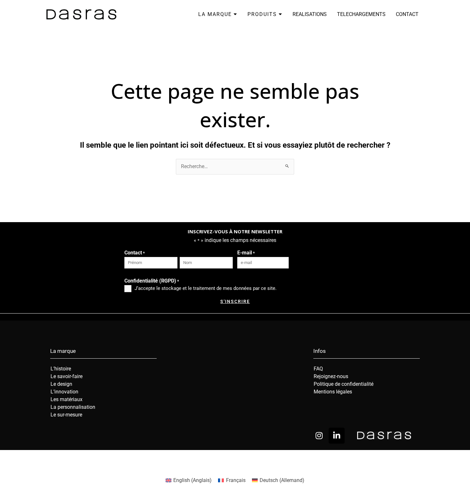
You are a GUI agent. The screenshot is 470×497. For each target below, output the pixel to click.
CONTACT (407, 14)
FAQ (318, 369)
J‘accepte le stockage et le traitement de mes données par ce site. (206, 288)
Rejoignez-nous (331, 376)
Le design (61, 384)
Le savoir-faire (66, 376)
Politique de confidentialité (343, 384)
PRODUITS (263, 14)
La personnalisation (73, 407)
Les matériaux (66, 399)
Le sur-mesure (66, 415)
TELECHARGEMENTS (361, 14)
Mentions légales (333, 392)
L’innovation (64, 392)
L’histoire (61, 369)
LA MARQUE (216, 14)
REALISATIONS (310, 14)
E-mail (246, 253)
